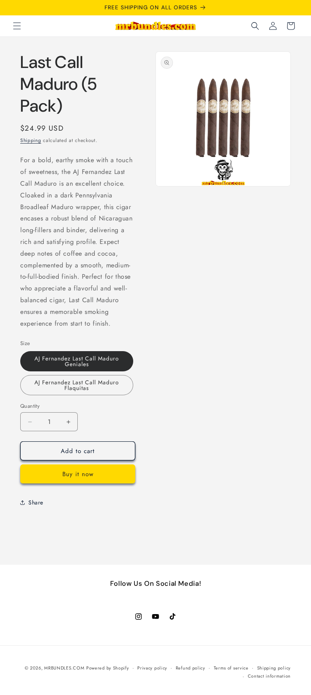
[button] (17, 26)
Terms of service (231, 668)
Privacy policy (152, 668)
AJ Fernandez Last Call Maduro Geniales (76, 361)
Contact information (269, 676)
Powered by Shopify (107, 668)
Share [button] (35, 502)
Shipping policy (274, 668)
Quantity (30, 406)
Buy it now (78, 474)
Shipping (30, 140)
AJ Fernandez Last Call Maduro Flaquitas (76, 385)
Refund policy (190, 668)
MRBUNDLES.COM (64, 668)
